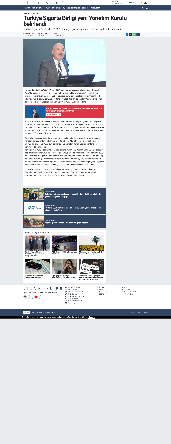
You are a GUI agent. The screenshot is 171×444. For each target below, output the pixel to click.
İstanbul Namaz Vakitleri (76, 292)
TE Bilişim (144, 312)
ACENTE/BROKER (73, 8)
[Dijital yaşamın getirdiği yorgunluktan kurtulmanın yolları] (64, 267)
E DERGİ (85, 8)
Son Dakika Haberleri (75, 301)
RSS (27, 312)
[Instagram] (28, 297)
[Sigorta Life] (43, 2)
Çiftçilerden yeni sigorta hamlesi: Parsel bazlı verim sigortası (90, 253)
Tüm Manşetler (73, 298)
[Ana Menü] (146, 8)
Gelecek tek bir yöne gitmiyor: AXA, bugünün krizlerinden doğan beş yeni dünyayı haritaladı (91, 277)
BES (33, 8)
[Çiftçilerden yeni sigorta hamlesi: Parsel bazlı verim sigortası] (91, 243)
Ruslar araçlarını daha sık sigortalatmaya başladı (34, 277)
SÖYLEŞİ (46, 8)
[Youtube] (36, 297)
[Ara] (143, 8)
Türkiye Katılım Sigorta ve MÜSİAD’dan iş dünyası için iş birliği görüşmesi (35, 254)
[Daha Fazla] (138, 34)
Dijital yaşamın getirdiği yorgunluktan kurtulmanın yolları (63, 277)
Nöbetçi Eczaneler (74, 287)
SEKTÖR (26, 8)
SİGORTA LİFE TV (58, 8)
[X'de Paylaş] (130, 34)
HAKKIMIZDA (95, 8)
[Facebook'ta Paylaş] (127, 34)
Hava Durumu (72, 290)
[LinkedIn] (32, 297)
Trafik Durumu (72, 294)
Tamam (92, 317)
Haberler (26, 13)
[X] (25, 297)
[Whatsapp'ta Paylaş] (134, 34)
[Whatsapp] (39, 297)
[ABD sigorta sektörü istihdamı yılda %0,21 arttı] (64, 243)
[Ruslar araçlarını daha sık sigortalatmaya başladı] (37, 267)
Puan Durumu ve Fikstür (76, 296)
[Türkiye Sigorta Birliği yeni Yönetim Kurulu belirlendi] (64, 63)
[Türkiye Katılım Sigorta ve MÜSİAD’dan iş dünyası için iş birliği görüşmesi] (37, 243)
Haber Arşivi (72, 303)
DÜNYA (39, 8)
